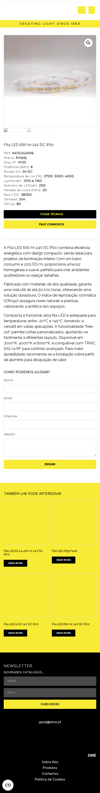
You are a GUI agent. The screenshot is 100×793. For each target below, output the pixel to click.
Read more (15, 563)
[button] (82, 10)
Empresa (10, 416)
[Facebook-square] (44, 738)
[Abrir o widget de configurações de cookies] (7, 785)
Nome (8, 380)
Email (8, 398)
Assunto (9, 434)
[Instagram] (56, 738)
